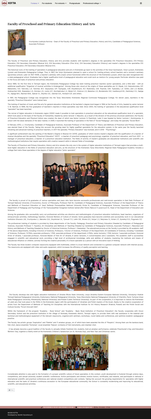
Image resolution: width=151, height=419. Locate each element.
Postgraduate (74, 3)
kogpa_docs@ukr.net (84, 407)
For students (47, 3)
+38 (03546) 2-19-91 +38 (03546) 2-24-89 (58, 407)
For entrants (60, 3)
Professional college (91, 3)
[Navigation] (141, 3)
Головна (34, 3)
